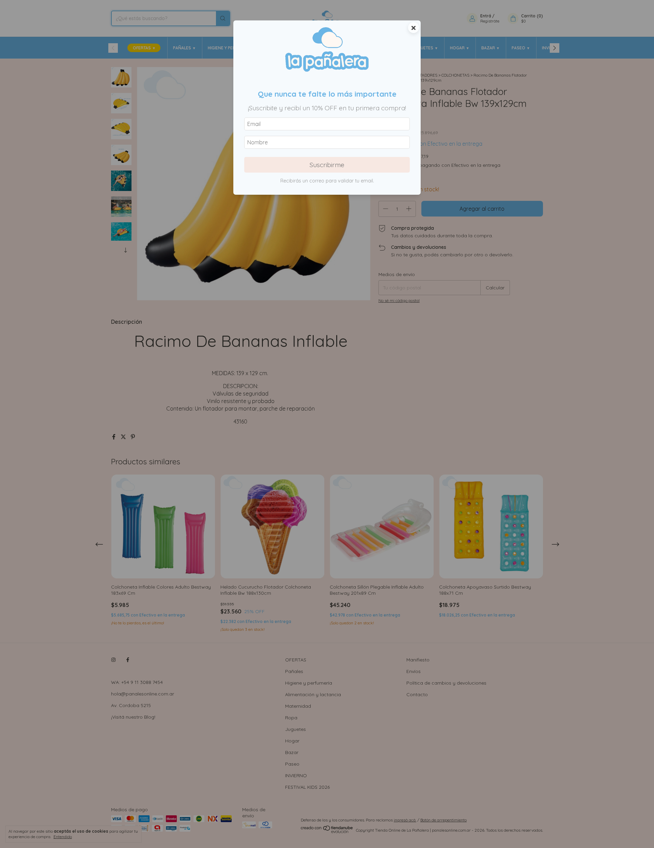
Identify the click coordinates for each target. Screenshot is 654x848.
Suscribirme (327, 165)
